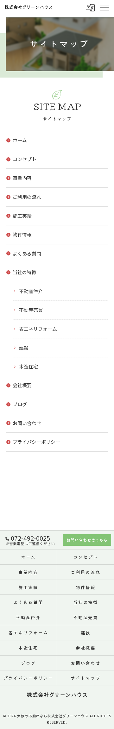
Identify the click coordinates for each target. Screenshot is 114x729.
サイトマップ (86, 678)
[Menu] (104, 7)
